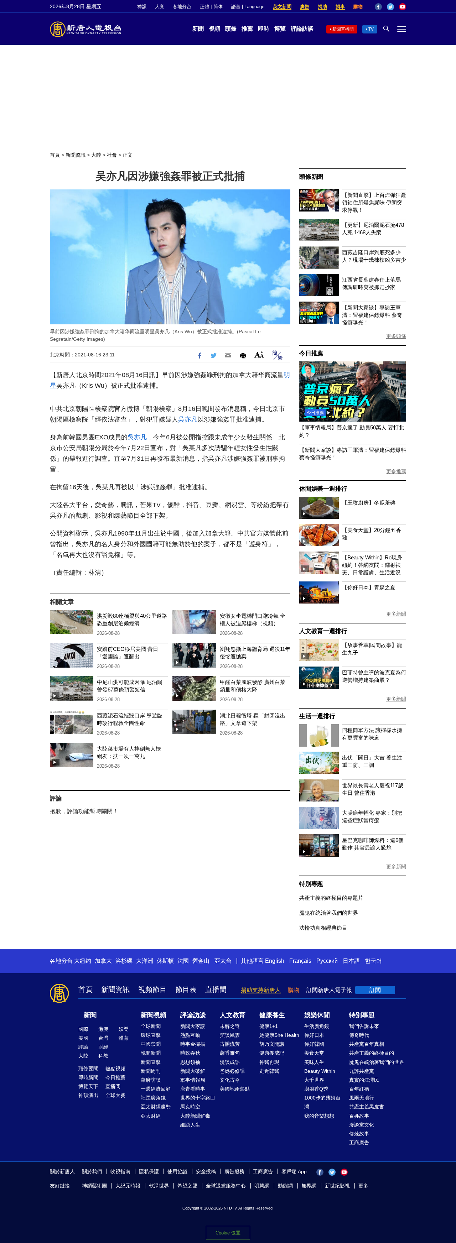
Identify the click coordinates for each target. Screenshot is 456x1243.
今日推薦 (311, 353)
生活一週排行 (317, 716)
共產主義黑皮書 (366, 1106)
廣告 (304, 6)
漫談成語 (230, 1062)
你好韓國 (314, 1044)
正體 (204, 6)
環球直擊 (151, 1035)
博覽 (280, 29)
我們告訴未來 (364, 1026)
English (274, 961)
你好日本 (314, 1035)
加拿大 (103, 961)
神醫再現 (269, 1062)
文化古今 (230, 1080)
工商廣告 (359, 1142)
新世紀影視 (337, 1186)
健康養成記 (271, 1053)
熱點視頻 (115, 1068)
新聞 (198, 29)
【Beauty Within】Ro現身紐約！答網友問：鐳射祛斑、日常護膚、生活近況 (372, 564)
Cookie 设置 (228, 1233)
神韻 (141, 6)
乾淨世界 (159, 1186)
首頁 (55, 155)
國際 (83, 1029)
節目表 (186, 989)
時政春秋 (190, 1053)
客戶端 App (294, 1171)
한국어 (373, 961)
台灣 (103, 1038)
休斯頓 (165, 961)
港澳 (103, 1029)
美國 (83, 1038)
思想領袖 (190, 1062)
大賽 (159, 6)
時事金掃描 (192, 1044)
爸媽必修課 (232, 1071)
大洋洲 (144, 961)
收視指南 (120, 1171)
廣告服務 (234, 1171)
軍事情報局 (192, 1080)
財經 (103, 1047)
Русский (327, 961)
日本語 (351, 961)
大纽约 (82, 961)
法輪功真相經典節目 (323, 928)
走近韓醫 (269, 1071)
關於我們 (92, 1171)
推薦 (247, 29)
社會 (112, 155)
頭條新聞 (311, 176)
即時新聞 (88, 1077)
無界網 (308, 1186)
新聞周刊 (151, 1071)
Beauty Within (319, 1071)
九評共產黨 (361, 1071)
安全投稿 (206, 1171)
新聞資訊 (76, 155)
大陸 (96, 155)
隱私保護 (149, 1171)
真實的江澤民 (364, 1080)
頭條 (231, 29)
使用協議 (177, 1171)
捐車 (340, 6)
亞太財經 (151, 1116)
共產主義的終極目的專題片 (331, 898)
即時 (263, 29)
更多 (363, 1186)
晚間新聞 (151, 1053)
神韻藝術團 (94, 1186)
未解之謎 (230, 1026)
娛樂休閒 (317, 1015)
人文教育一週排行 (323, 631)
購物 (358, 6)
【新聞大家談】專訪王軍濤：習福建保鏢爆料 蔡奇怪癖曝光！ (372, 314)
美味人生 (314, 1062)
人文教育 (232, 1015)
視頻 (214, 29)
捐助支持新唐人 (261, 990)
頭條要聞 (88, 1068)
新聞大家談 (192, 1026)
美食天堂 (314, 1053)
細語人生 (190, 1125)
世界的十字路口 (197, 1098)
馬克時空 (190, 1106)
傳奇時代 (359, 1035)
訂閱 (375, 990)
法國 (183, 961)
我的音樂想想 (319, 1116)
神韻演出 (88, 1095)
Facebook (378, 6)
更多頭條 (396, 336)
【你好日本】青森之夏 (368, 587)
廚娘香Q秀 (316, 1089)
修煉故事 (359, 1134)
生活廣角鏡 (316, 1026)
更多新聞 (396, 614)
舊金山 (200, 961)
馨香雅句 (230, 1053)
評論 (83, 1047)
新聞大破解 (192, 1071)
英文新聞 (282, 6)
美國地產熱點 (235, 1089)
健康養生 (272, 1015)
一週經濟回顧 (156, 1089)
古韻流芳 (230, 1044)
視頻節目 (152, 989)
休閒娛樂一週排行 (323, 488)
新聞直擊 (151, 1062)
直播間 (216, 989)
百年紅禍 (359, 1089)
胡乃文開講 (271, 1044)
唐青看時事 (192, 1089)
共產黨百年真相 (366, 1044)
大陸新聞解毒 (195, 1116)
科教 (103, 1056)
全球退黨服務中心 (226, 1186)
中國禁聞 (151, 1044)
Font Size (259, 354)
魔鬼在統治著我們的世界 (328, 913)
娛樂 (124, 1029)
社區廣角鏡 (153, 1098)
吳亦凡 (187, 419)
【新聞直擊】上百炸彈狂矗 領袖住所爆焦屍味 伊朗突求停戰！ (374, 202)
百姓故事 (359, 1116)
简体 (218, 6)
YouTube (402, 6)
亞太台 (223, 961)
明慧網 (261, 1186)
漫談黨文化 (361, 1125)
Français (300, 961)
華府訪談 (151, 1080)
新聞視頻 (153, 1015)
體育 (124, 1038)
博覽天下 (88, 1086)
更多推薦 (396, 471)
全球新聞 (151, 1026)
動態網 (285, 1186)
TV (371, 29)
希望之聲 (187, 1186)
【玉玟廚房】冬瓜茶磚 (368, 503)
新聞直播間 (343, 29)
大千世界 (314, 1080)
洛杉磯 (124, 961)
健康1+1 (268, 1026)
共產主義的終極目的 (371, 1053)
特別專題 (311, 884)
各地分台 (182, 6)
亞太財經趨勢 (156, 1106)
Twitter (390, 6)
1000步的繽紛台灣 (322, 1102)
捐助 (322, 6)
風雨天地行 (361, 1098)
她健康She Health (279, 1035)
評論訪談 (302, 29)
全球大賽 (115, 1095)
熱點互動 (190, 1035)
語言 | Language (247, 6)
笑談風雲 (230, 1035)
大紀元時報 (127, 1186)
